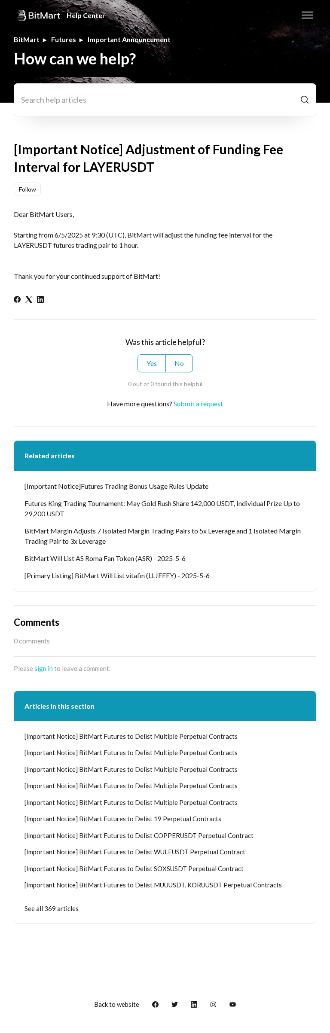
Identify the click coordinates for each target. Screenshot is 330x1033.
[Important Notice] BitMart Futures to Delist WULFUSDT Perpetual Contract (134, 852)
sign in (43, 668)
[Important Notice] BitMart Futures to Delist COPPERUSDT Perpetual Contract (139, 835)
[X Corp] (28, 300)
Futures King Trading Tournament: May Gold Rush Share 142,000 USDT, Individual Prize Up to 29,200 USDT (162, 508)
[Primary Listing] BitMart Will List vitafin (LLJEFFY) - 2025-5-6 (117, 575)
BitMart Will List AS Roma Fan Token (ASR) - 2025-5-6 (105, 558)
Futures (63, 39)
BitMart (27, 39)
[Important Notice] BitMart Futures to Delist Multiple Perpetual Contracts (131, 736)
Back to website (116, 1004)
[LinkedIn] (40, 300)
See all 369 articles (51, 908)
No (179, 363)
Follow (27, 189)
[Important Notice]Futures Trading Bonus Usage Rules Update (116, 486)
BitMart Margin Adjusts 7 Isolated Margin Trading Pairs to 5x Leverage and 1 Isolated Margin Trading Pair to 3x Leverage (162, 536)
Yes (152, 363)
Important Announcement (129, 39)
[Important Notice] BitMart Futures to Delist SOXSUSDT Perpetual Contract (134, 868)
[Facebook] (17, 300)
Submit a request (198, 403)
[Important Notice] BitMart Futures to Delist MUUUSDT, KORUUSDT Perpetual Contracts (153, 885)
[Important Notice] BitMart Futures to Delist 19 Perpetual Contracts (122, 819)
